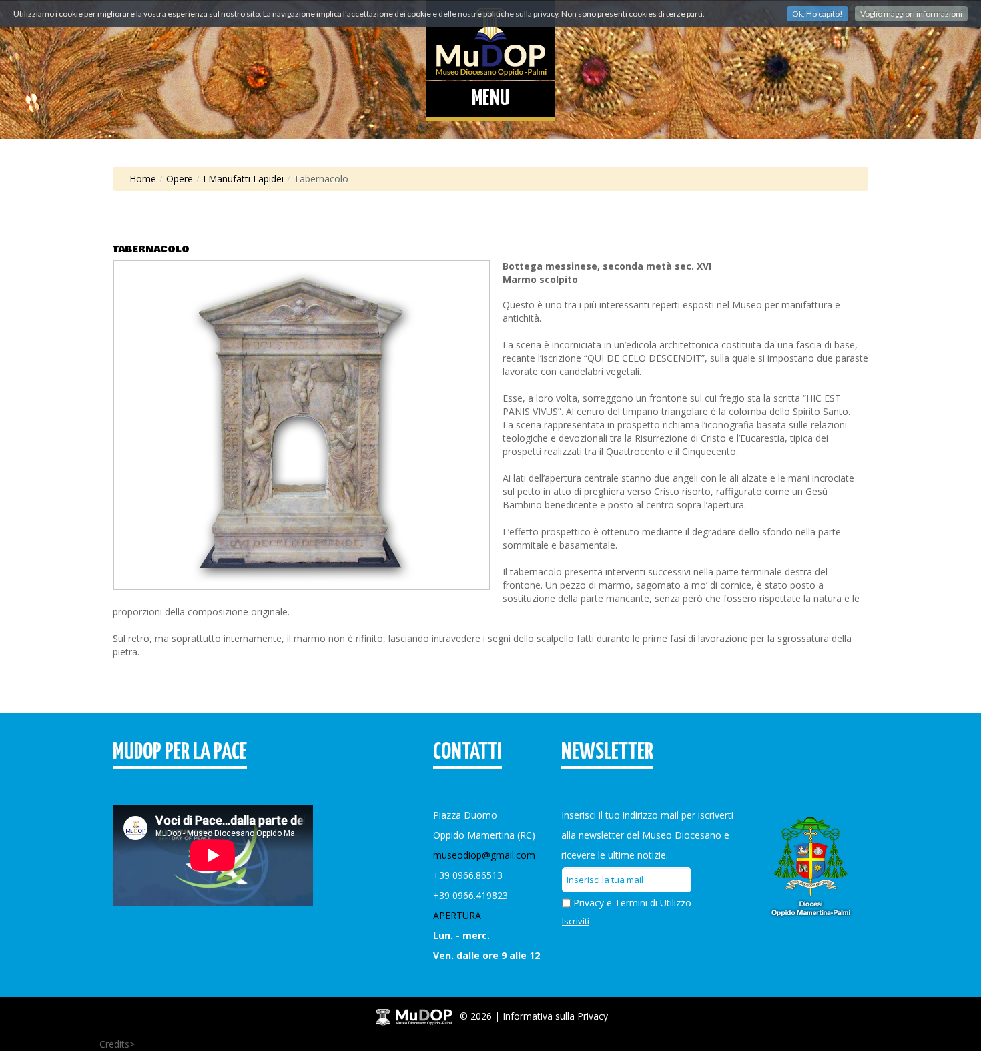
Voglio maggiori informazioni (911, 14)
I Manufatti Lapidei (243, 178)
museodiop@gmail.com (484, 855)
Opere (179, 178)
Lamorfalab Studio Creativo (194, 1044)
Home (142, 178)
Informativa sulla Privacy (555, 1015)
